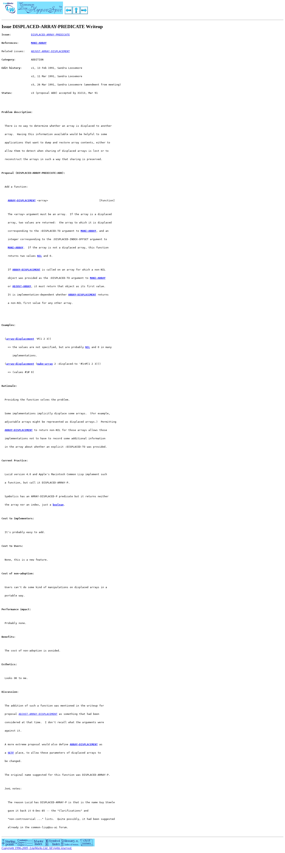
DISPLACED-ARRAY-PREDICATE (50, 34)
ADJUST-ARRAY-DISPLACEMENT (50, 51)
